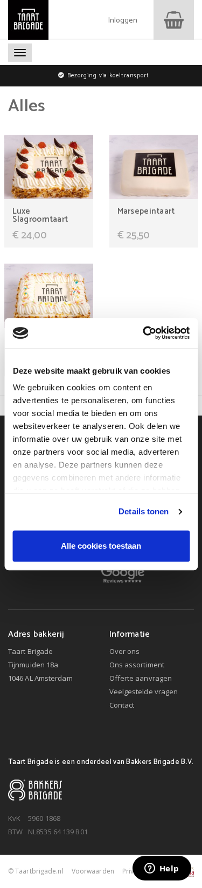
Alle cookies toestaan (101, 545)
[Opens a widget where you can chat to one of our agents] (161, 869)
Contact (122, 705)
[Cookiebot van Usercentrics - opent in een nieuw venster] (144, 333)
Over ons (124, 651)
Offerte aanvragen (140, 678)
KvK (14, 818)
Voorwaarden (93, 871)
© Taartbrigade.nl (36, 871)
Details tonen (144, 511)
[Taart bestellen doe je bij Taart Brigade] (28, 20)
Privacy (133, 871)
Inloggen (122, 21)
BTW (15, 831)
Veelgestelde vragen (143, 691)
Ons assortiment (137, 664)
